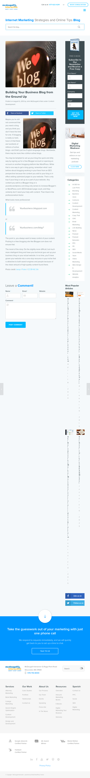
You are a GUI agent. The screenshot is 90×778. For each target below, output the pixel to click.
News (74, 231)
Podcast (75, 234)
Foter (24, 269)
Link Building (77, 228)
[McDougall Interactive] (10, 5)
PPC (74, 243)
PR (73, 246)
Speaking (42, 703)
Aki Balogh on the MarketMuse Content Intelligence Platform (68, 487)
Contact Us (26, 703)
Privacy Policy (45, 765)
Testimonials (26, 699)
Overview (59, 691)
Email (25, 291)
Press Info (42, 707)
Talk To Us (45, 651)
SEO (74, 249)
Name (8, 291)
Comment (9, 300)
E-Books (59, 704)
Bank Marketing (11, 697)
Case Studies (27, 691)
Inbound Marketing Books (59, 697)
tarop (18, 269)
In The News (43, 711)
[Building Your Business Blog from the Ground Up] (30, 64)
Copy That (76, 215)
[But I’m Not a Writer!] (88, 389)
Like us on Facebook (78, 597)
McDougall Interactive (18, 774)
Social (75, 699)
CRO (74, 219)
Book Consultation (78, 5)
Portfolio (25, 695)
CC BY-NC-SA (33, 269)
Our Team (42, 695)
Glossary (59, 717)
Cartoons (75, 200)
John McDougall (32, 101)
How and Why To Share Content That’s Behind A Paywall (79, 341)
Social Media (77, 253)
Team (74, 256)
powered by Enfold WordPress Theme (34, 774)
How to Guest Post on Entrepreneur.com (68, 330)
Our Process (43, 691)
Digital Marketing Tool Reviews (61, 710)
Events (41, 699)
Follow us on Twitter (78, 604)
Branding (75, 191)
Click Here (75, 167)
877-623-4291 (54, 5)
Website (42, 291)
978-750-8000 (33, 673)
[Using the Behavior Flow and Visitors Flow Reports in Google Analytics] (1, 389)
